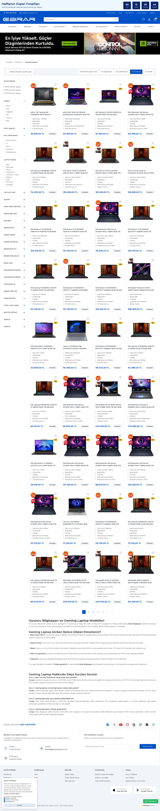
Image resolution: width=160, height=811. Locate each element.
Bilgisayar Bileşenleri (80, 26)
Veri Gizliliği (129, 778)
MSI (7, 121)
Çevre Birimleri (59, 26)
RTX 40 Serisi (114, 635)
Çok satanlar (136, 72)
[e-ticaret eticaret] (148, 805)
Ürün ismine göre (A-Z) (88, 72)
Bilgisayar (27, 26)
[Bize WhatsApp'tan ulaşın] (6, 758)
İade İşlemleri (70, 781)
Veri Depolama (101, 26)
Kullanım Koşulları (101, 778)
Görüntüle (147, 746)
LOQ (8, 180)
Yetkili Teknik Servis (72, 778)
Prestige (9, 185)
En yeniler (148, 72)
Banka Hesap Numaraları (104, 774)
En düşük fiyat (106, 72)
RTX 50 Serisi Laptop (13, 93)
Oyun (8, 146)
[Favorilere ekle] (55, 85)
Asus (36, 774)
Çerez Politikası (131, 774)
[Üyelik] (149, 19)
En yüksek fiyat (121, 72)
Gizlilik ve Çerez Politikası (12, 794)
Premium (9, 149)
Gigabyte (9, 112)
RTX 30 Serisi (145, 635)
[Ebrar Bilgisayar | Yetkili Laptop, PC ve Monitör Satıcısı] (19, 19)
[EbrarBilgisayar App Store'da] (121, 790)
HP (7, 115)
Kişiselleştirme (10, 801)
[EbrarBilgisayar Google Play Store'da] (145, 790)
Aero (8, 165)
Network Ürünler (120, 26)
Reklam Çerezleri (11, 798)
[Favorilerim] (143, 19)
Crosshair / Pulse (12, 175)
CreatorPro (10, 172)
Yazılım (150, 26)
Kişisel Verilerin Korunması (135, 781)
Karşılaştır (52, 134)
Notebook (12, 26)
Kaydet (19, 805)
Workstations (11, 152)
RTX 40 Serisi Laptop (13, 90)
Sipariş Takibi (69, 774)
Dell (7, 109)
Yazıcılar (137, 26)
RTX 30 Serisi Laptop (13, 87)
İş (6, 143)
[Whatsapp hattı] (150, 801)
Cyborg (9, 177)
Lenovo (9, 118)
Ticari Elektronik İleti (102, 781)
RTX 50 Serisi (78, 635)
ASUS (8, 106)
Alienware (9, 167)
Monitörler (42, 26)
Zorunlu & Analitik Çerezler (14, 796)
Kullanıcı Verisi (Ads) (12, 800)
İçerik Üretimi (11, 140)
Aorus (8, 170)
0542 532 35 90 (11, 13)
